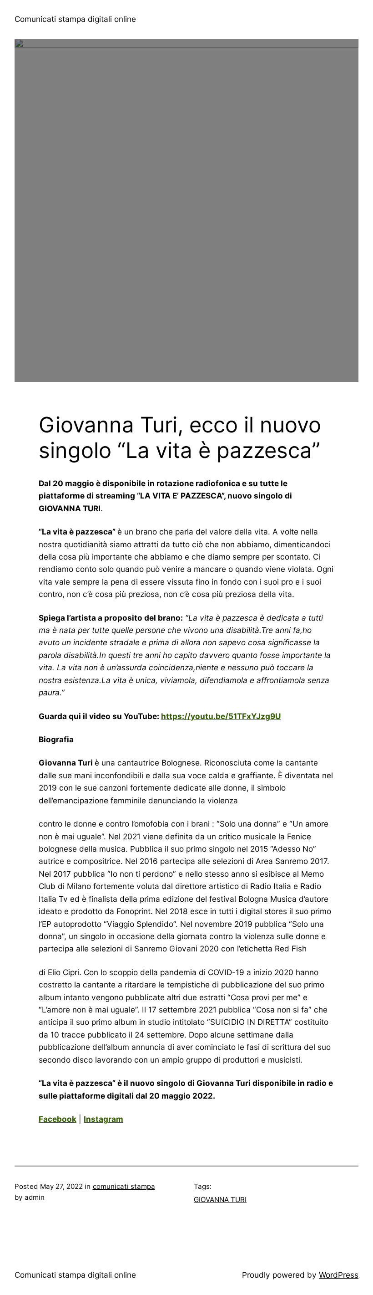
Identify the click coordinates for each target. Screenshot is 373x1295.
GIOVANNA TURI (220, 1199)
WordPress (338, 1275)
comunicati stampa (124, 1186)
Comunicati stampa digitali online (75, 19)
